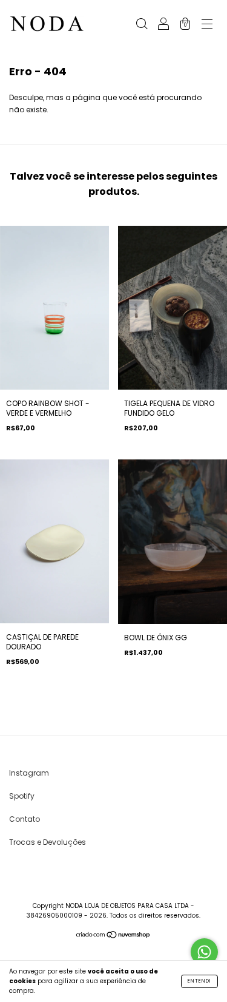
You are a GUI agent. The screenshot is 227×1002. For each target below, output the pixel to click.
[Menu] (207, 25)
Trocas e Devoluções (47, 842)
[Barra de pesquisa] (142, 25)
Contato (24, 819)
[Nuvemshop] (113, 936)
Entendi (199, 981)
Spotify (22, 796)
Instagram (29, 773)
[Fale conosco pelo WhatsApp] (204, 952)
